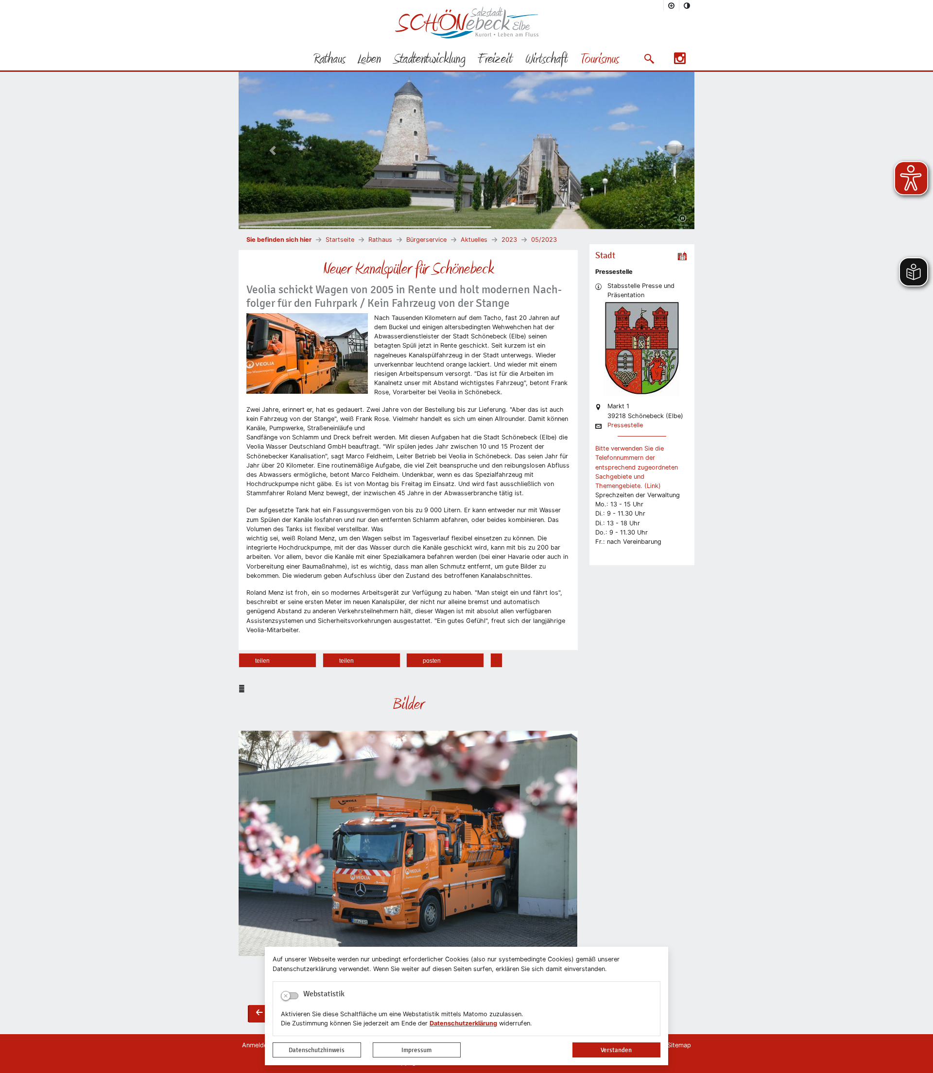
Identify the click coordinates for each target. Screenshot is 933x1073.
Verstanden (616, 1050)
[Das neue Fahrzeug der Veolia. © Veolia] (408, 843)
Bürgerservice (426, 239)
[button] (649, 59)
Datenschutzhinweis (317, 1050)
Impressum (416, 1050)
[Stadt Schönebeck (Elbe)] (467, 36)
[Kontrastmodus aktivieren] (687, 5)
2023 (509, 239)
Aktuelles (474, 239)
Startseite (340, 239)
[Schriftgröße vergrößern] (671, 5)
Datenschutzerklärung (463, 1023)
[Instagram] (680, 61)
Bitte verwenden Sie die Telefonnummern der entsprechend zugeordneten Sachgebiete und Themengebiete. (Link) (636, 467)
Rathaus (380, 239)
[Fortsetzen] (682, 218)
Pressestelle (625, 425)
